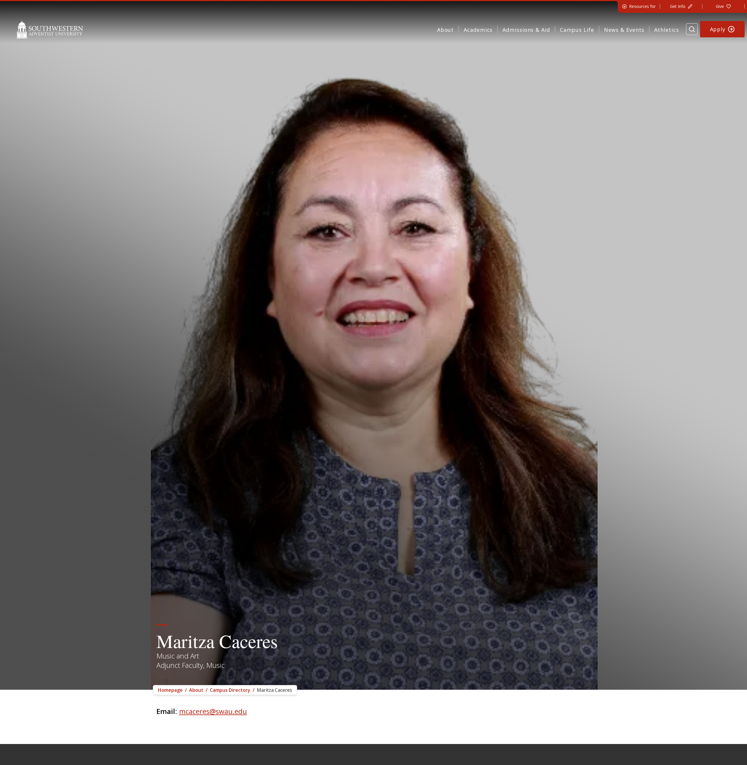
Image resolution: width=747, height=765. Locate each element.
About (445, 29)
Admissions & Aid (526, 29)
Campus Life (577, 29)
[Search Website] (692, 29)
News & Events (624, 29)
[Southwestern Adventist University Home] (50, 29)
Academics (478, 29)
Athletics (666, 29)
